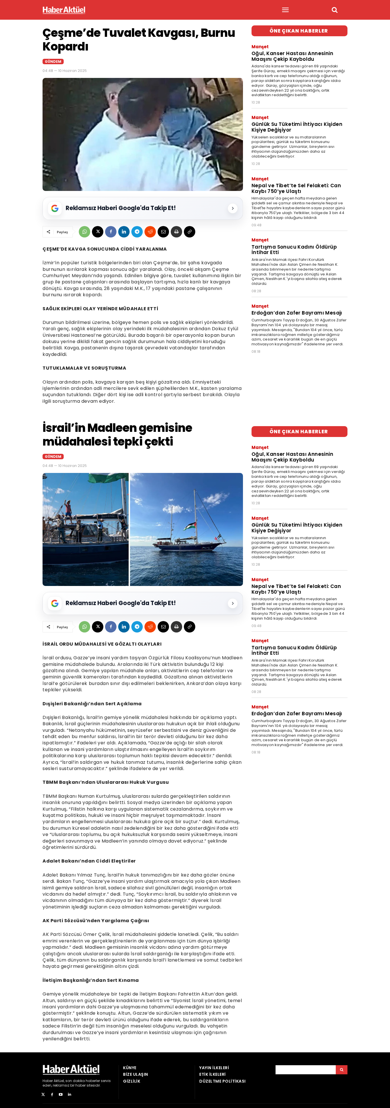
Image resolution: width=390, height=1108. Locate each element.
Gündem (53, 61)
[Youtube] (61, 1095)
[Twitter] (43, 1095)
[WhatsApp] (84, 231)
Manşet (260, 47)
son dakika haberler (82, 1080)
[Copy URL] (189, 231)
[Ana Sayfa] (64, 10)
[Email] (163, 231)
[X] (97, 231)
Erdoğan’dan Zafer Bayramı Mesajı (297, 312)
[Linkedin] (124, 231)
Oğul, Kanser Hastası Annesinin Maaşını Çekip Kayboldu (292, 56)
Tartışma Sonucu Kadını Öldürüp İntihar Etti (294, 249)
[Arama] (341, 1069)
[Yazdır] (176, 231)
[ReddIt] (150, 231)
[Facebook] (110, 231)
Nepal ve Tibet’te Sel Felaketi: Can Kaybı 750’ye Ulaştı (296, 188)
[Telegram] (137, 231)
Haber (48, 1080)
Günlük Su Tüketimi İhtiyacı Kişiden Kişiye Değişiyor (297, 127)
